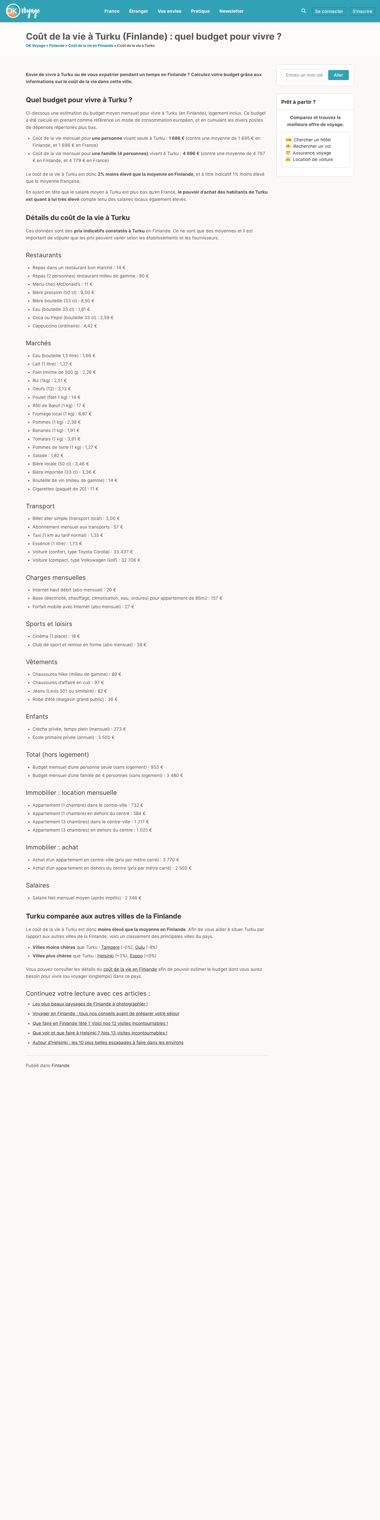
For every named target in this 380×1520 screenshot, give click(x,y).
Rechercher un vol (311, 146)
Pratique (200, 11)
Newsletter (231, 11)
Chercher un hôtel (311, 139)
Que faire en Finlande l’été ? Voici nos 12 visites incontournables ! (100, 1023)
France (111, 11)
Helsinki (105, 955)
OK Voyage (35, 45)
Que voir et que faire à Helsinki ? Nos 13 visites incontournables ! (100, 1033)
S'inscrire (362, 11)
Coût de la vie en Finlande (90, 45)
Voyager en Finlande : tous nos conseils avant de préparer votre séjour (106, 1013)
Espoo (136, 955)
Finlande (56, 45)
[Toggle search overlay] (303, 11)
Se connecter (329, 11)
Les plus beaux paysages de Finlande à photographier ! (90, 1004)
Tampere (110, 947)
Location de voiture (311, 159)
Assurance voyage (310, 153)
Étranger (138, 11)
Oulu (140, 947)
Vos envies (169, 11)
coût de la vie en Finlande (130, 969)
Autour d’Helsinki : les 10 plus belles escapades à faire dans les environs (108, 1042)
